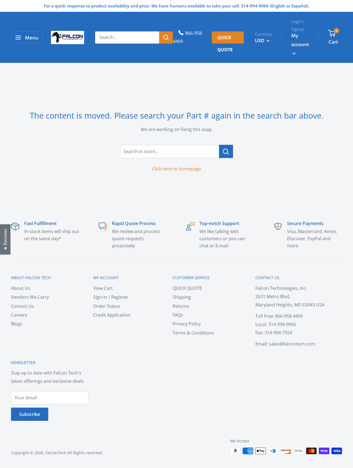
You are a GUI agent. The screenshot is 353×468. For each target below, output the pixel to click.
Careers (19, 315)
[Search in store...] (226, 151)
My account (300, 39)
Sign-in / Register (110, 297)
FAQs (178, 315)
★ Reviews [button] (5, 239)
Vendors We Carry (30, 297)
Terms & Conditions (193, 333)
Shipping (182, 297)
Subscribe (29, 414)
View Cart (103, 288)
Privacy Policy (187, 324)
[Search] (166, 37)
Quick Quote (225, 39)
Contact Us (22, 306)
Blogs (16, 324)
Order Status (106, 306)
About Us (20, 288)
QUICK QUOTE (187, 288)
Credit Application (111, 315)
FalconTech (56, 452)
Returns (181, 306)
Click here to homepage (176, 169)
